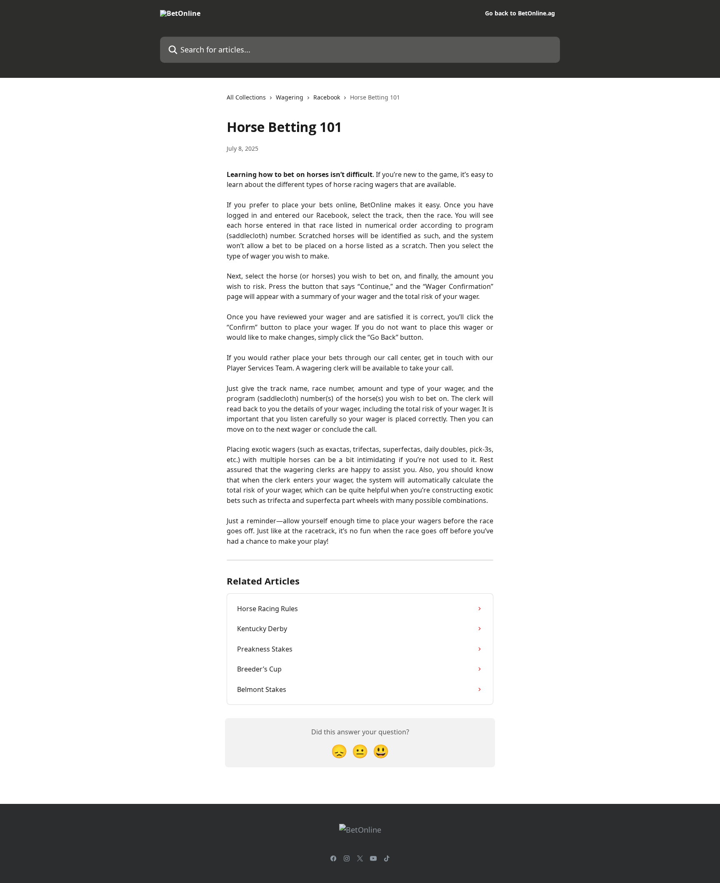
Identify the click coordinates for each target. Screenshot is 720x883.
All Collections (246, 97)
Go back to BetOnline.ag (520, 13)
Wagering (289, 97)
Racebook (326, 97)
